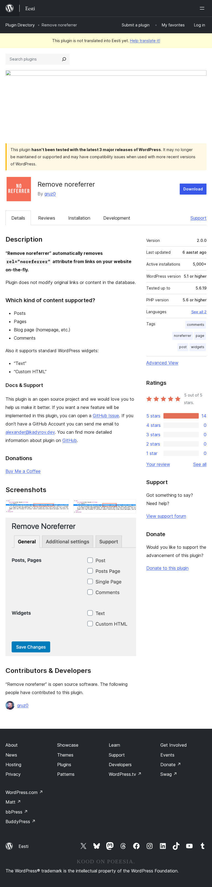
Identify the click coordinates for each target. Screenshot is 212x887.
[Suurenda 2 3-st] (128, 507)
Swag (168, 774)
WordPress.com (24, 792)
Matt (13, 802)
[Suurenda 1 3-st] (61, 507)
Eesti (23, 846)
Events (167, 755)
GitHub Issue (106, 415)
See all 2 (198, 312)
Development (116, 218)
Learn (114, 745)
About (12, 745)
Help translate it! (145, 40)
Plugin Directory (20, 25)
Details (18, 218)
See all (199, 464)
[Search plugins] (64, 59)
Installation (79, 218)
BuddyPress (21, 821)
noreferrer (182, 336)
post (183, 347)
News (11, 755)
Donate (170, 764)
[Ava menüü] (203, 8)
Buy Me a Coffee (23, 471)
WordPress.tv (125, 774)
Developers (120, 764)
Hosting (13, 764)
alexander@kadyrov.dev (30, 432)
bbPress (17, 812)
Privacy (13, 774)
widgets (197, 347)
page (200, 336)
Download (193, 189)
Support (198, 218)
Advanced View (162, 362)
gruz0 (50, 193)
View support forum (166, 516)
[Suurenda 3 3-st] (128, 525)
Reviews (46, 218)
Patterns (66, 774)
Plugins (64, 764)
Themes (65, 755)
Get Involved (173, 745)
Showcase (67, 745)
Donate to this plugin (167, 568)
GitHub (69, 440)
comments (195, 325)
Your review (158, 464)
